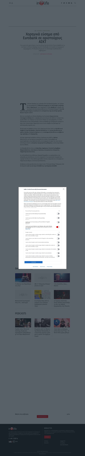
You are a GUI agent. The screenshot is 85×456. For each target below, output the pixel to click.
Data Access (42, 266)
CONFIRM (33, 262)
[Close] (64, 189)
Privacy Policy (49, 266)
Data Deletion (35, 266)
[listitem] (42, 211)
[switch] (58, 213)
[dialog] (42, 228)
